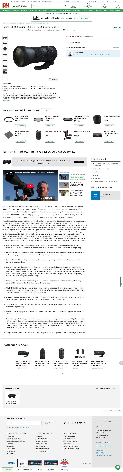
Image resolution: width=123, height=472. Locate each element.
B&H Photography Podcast (71, 449)
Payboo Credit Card (41, 443)
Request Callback (104, 442)
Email (10, 423)
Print (73, 30)
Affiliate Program (40, 446)
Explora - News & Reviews (71, 446)
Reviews (27, 470)
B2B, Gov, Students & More (17, 1)
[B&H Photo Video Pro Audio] (7, 5)
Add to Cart (20, 126)
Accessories (50, 470)
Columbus (58, 13)
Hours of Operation (41, 441)
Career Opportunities (41, 451)
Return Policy (11, 436)
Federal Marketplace (69, 436)
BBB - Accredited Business (11, 463)
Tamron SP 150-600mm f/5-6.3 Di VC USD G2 (36, 23)
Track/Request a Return (14, 438)
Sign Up (48, 423)
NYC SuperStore (94, 1)
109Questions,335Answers (51, 30)
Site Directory (11, 449)
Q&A (39, 470)
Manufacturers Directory (42, 449)
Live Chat (114, 1)
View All (46, 110)
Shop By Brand (11, 451)
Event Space (66, 443)
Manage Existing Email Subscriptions (18, 427)
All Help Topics (11, 454)
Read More (79, 162)
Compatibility (63, 470)
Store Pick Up (100, 450)
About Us (103, 1)
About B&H (38, 436)
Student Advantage (69, 438)
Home (4, 23)
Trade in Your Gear (104, 446)
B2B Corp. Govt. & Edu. (70, 441)
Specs (17, 470)
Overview (7, 470)
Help (108, 1)
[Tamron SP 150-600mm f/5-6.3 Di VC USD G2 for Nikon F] (35, 57)
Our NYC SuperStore (41, 438)
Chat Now (84, 18)
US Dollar (108, 421)
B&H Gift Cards (101, 453)
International (11, 446)
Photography (10, 23)
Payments (10, 443)
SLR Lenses (21, 23)
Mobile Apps (87, 463)
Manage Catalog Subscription (16, 441)
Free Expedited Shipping (104, 456)
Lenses (16, 23)
